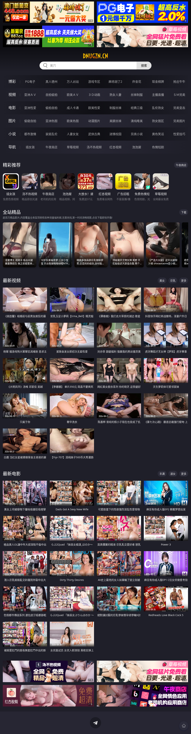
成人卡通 (73, 108)
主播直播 (158, 95)
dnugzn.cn (95, 56)
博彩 (12, 81)
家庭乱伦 (51, 134)
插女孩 (30, 147)
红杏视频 (115, 147)
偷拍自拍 (51, 108)
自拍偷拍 (51, 95)
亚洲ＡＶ (30, 95)
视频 (12, 94)
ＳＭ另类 (179, 95)
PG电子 (30, 82)
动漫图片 (94, 121)
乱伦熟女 (158, 108)
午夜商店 (51, 147)
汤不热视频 (94, 147)
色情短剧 (158, 147)
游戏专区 (94, 82)
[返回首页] (183, 725)
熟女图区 (158, 121)
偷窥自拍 (30, 121)
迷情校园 (115, 134)
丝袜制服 (137, 95)
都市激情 (30, 134)
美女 (162, 280)
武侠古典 (94, 134)
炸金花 (136, 82)
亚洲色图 (51, 121)
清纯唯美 (137, 121)
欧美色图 (73, 121)
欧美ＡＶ (73, 95)
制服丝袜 (115, 108)
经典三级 (137, 108)
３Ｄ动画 (94, 95)
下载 (183, 212)
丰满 (162, 473)
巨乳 (173, 280)
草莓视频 (73, 147)
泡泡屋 (136, 147)
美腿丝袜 (115, 121)
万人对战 (73, 82)
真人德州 (51, 82)
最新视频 (12, 280)
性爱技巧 (179, 134)
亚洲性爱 (30, 108)
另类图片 (179, 121)
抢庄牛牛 (179, 82)
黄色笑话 (158, 134)
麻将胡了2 (115, 82)
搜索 (144, 65)
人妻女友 (73, 134)
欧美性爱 (94, 108)
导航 (12, 147)
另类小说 (137, 134)
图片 (12, 120)
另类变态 (179, 108)
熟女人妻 (115, 95)
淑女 (173, 473)
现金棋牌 (158, 82)
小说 (12, 133)
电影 (12, 107)
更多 (183, 280)
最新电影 (12, 473)
